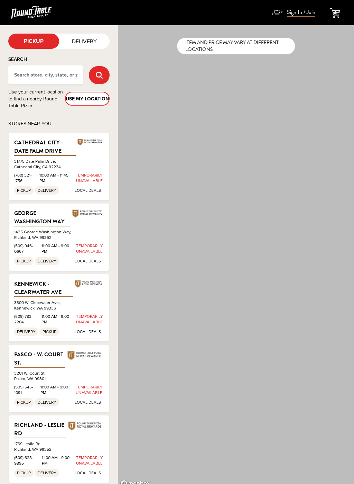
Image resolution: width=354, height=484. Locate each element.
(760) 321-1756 (23, 177)
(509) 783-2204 (23, 319)
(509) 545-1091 (23, 389)
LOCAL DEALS (88, 190)
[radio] (33, 41)
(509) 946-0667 (23, 248)
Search (17, 59)
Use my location (87, 98)
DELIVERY (84, 41)
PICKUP (34, 41)
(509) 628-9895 (23, 460)
